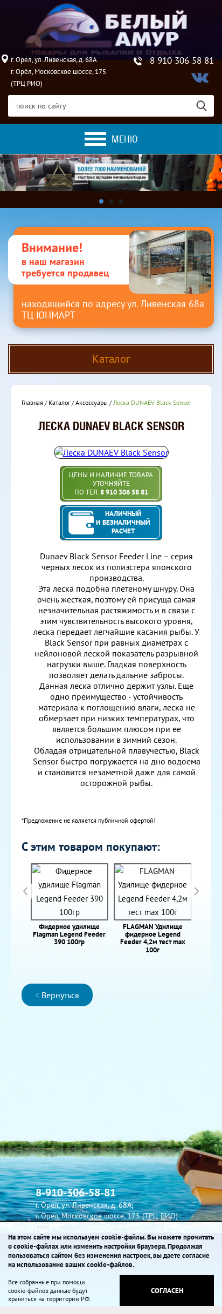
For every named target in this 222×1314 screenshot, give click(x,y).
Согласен (167, 1290)
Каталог (59, 402)
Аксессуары (91, 402)
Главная (32, 402)
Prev (25, 891)
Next (196, 891)
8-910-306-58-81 (76, 1192)
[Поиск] (205, 106)
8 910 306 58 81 (182, 61)
